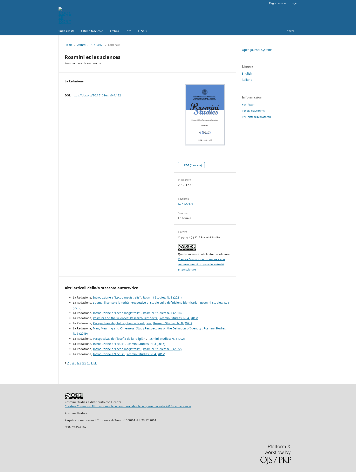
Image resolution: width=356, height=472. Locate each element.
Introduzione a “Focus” (109, 344)
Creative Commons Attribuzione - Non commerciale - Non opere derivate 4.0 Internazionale (201, 264)
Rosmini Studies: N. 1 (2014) (162, 313)
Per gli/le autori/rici (253, 110)
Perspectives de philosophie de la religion (122, 323)
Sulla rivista (67, 31)
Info (128, 31)
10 (88, 363)
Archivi (114, 31)
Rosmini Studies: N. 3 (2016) (145, 344)
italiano (247, 80)
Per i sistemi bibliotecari (256, 117)
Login (293, 3)
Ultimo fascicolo (92, 31)
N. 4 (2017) (96, 45)
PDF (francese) (193, 165)
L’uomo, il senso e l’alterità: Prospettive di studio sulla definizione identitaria (145, 303)
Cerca (290, 31)
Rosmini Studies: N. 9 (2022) (162, 349)
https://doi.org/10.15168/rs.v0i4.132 (96, 95)
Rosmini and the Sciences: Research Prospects (125, 318)
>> (95, 363)
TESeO (142, 31)
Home (68, 45)
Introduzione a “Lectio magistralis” (117, 297)
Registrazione (277, 3)
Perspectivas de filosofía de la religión (119, 339)
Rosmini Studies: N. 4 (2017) (178, 318)
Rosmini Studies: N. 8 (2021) (162, 297)
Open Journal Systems (257, 50)
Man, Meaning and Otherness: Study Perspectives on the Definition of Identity (147, 328)
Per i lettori (248, 104)
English (247, 73)
